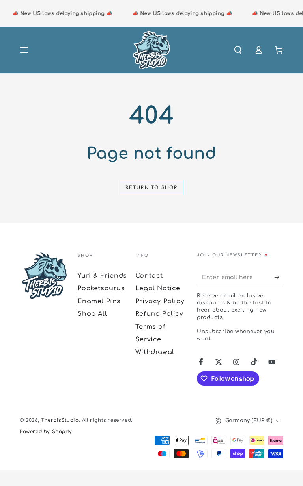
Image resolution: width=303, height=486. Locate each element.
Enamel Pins (99, 301)
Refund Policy (159, 313)
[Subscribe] (278, 277)
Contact (149, 275)
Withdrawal (154, 352)
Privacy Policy (159, 301)
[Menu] (24, 50)
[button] (238, 50)
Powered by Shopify (46, 431)
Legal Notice (157, 288)
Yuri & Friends (102, 275)
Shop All (92, 313)
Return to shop (151, 187)
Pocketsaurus (101, 288)
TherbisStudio (60, 420)
